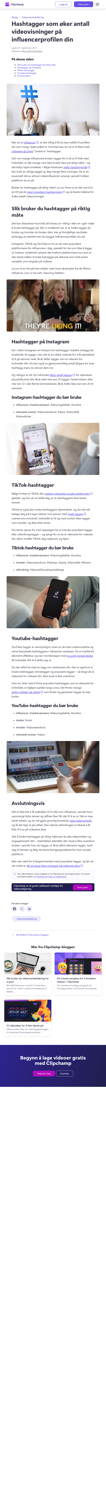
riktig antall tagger (62, 375)
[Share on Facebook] (14, 909)
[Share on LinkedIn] (29, 909)
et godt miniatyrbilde (80, 655)
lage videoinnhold (81, 820)
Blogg (15, 17)
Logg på (63, 4)
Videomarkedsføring (33, 17)
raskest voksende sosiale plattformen (69, 493)
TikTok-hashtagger (26, 70)
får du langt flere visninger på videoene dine (55, 865)
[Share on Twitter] (22, 909)
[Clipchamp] (14, 4)
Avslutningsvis (24, 75)
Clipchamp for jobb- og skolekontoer (51, 876)
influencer (31, 142)
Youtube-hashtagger (27, 73)
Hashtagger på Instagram (29, 67)
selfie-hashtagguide (76, 167)
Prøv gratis (83, 4)
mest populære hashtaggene (46, 192)
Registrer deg (44, 1073)
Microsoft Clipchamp (32, 51)
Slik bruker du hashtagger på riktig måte (36, 64)
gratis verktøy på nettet (27, 692)
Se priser (64, 1073)
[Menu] (97, 4)
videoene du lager (22, 151)
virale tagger (77, 514)
